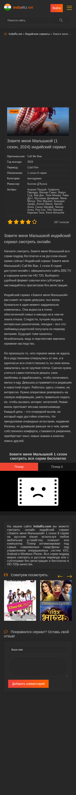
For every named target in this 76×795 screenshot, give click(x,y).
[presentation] (60, 576)
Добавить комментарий (28, 683)
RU (23, 7)
